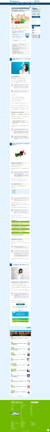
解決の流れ (31, 406)
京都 (21, 415)
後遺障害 (31, 408)
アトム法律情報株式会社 (32, 423)
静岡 (21, 414)
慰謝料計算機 (12, 409)
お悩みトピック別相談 (34, 23)
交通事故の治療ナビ (23, 424)
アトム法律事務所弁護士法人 (33, 424)
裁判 (30, 412)
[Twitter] (27, 327)
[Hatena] (30, 327)
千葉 (21, 410)
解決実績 (28, 3)
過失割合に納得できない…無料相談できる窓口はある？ (18, 53)
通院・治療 (31, 410)
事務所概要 (22, 406)
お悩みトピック (37, 3)
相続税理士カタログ (13, 427)
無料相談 (17, 3)
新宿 (21, 412)
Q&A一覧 (31, 414)
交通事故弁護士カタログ (23, 423)
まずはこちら (22, 3)
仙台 (21, 409)
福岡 (21, 417)
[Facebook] (28, 327)
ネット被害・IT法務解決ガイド (14, 428)
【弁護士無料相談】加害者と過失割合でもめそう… (17, 52)
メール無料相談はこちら (17, 321)
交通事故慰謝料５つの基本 (34, 18)
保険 (30, 409)
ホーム (12, 3)
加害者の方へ (31, 413)
